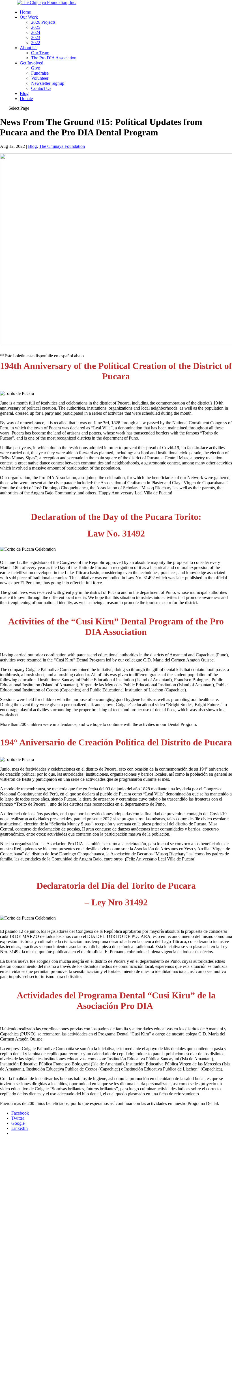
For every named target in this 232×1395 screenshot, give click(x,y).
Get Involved (31, 62)
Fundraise (40, 73)
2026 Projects (43, 22)
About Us (28, 47)
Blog (24, 93)
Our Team (40, 52)
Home (25, 12)
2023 (35, 37)
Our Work (29, 17)
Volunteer (39, 78)
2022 (35, 42)
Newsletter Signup (47, 83)
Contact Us (41, 88)
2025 (35, 27)
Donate (26, 98)
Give (35, 68)
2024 (35, 32)
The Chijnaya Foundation (62, 146)
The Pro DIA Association (53, 57)
